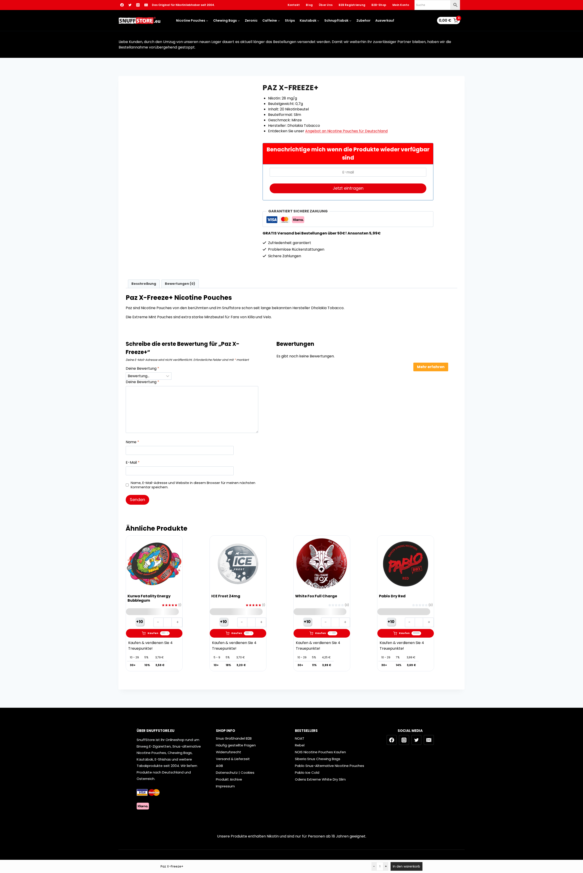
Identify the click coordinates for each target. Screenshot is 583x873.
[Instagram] (138, 5)
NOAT (299, 738)
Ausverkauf (384, 20)
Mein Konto (400, 5)
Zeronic (251, 20)
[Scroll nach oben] (576, 850)
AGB (219, 765)
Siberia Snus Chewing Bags (317, 758)
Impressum (225, 786)
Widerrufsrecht (228, 752)
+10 (139, 621)
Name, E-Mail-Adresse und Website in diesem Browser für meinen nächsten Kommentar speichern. (193, 485)
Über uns (325, 5)
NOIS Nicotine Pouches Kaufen (320, 752)
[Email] (146, 5)
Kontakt (294, 5)
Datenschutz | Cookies (235, 772)
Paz (167, 200)
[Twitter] (129, 5)
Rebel (299, 745)
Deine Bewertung (142, 368)
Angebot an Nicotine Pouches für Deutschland (346, 131)
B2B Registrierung (352, 5)
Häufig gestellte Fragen (236, 745)
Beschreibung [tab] (143, 283)
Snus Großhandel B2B (234, 738)
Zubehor (363, 20)
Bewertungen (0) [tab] (180, 283)
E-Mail (133, 462)
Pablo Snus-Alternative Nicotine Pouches (329, 765)
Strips (290, 20)
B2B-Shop (378, 5)
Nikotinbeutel (153, 200)
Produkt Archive (229, 779)
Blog (309, 5)
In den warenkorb (406, 866)
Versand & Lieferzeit (233, 758)
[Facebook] (121, 5)
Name (132, 442)
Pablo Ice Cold (307, 772)
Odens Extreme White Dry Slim (320, 779)
